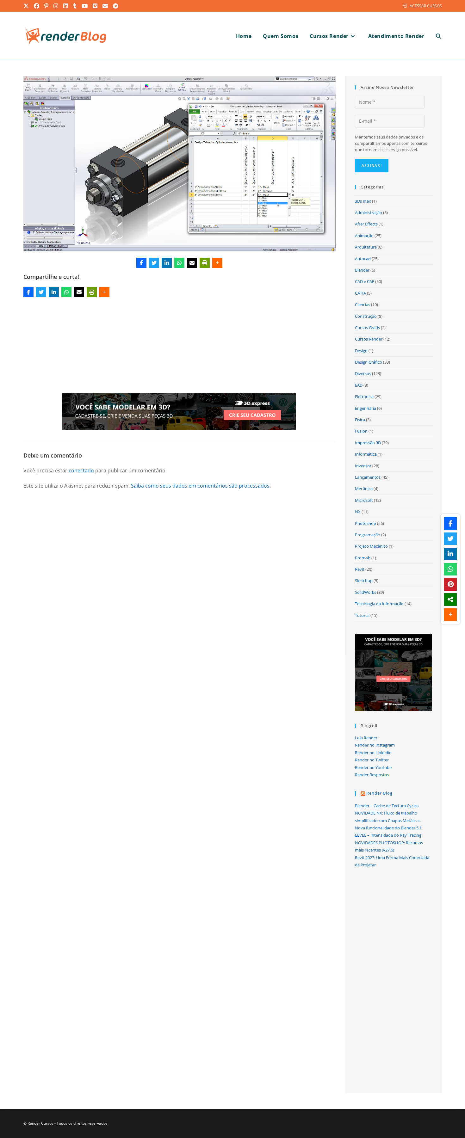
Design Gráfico (368, 362)
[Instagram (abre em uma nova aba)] (56, 6)
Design (361, 351)
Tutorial (362, 615)
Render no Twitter (372, 760)
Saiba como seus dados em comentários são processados (200, 485)
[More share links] (217, 263)
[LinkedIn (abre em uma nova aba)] (66, 6)
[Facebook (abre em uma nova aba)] (37, 6)
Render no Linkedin (373, 752)
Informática (366, 454)
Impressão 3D (368, 443)
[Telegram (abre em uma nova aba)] (116, 6)
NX (358, 511)
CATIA (360, 293)
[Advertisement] (179, 346)
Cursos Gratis (367, 327)
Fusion (361, 431)
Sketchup (364, 580)
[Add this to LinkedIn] (167, 263)
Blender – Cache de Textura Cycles (386, 806)
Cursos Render (368, 339)
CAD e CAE (364, 281)
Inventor (363, 466)
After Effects (366, 224)
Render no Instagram (375, 745)
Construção (366, 316)
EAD (359, 385)
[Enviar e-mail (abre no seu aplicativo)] (105, 6)
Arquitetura (366, 247)
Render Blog (379, 793)
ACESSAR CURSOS (426, 6)
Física (360, 419)
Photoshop (365, 523)
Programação (367, 535)
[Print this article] (205, 263)
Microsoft (364, 500)
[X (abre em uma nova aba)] (27, 6)
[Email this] (192, 263)
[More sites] (450, 599)
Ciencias (362, 304)
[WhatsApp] (179, 263)
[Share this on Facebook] (141, 263)
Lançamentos (368, 477)
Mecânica (364, 488)
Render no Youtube (373, 767)
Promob (362, 558)
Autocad (363, 258)
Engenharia (365, 408)
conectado (81, 470)
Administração (368, 212)
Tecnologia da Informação (379, 603)
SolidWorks (365, 592)
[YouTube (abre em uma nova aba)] (84, 6)
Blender (362, 270)
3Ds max (363, 201)
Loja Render (366, 738)
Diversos (363, 373)
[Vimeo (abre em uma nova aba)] (95, 6)
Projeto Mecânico (371, 546)
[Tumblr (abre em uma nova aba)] (75, 6)
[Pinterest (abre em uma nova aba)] (46, 6)
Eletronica (364, 396)
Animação (364, 235)
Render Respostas (372, 775)
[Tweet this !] (154, 263)
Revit (359, 569)
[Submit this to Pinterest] (450, 584)
